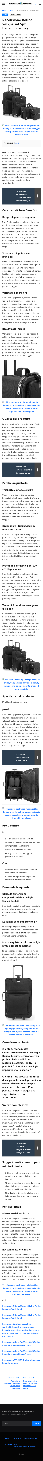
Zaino (5, 15)
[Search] (39, 3)
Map (16, 1444)
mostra (18, 143)
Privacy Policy (30, 1439)
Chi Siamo (8, 1444)
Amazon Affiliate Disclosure (26, 1446)
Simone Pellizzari (15, 15)
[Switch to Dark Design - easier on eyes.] (35, 4)
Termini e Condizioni (13, 1439)
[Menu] (3, 3)
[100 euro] (21, 4)
